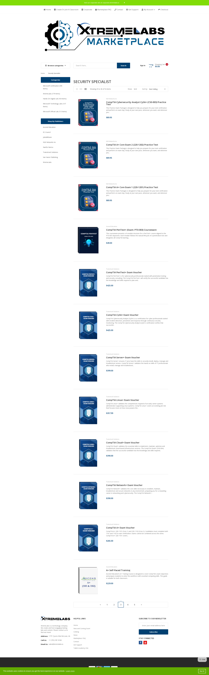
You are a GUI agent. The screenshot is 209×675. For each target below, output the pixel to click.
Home (43, 73)
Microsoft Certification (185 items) (52, 87)
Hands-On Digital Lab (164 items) (55, 99)
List (85, 89)
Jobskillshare (47, 137)
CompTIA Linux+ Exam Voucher (122, 400)
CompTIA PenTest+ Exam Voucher (124, 272)
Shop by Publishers (55, 121)
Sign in (142, 65)
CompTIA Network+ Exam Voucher (124, 485)
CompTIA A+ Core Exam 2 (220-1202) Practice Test (132, 145)
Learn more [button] (70, 671)
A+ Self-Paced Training (118, 570)
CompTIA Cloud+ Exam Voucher (122, 443)
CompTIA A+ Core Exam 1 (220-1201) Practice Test (132, 187)
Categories (55, 80)
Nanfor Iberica (48, 147)
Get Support (77, 645)
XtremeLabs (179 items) (51, 94)
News (75, 635)
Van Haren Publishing (50, 157)
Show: (130, 89)
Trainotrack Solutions (50, 152)
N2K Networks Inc (49, 142)
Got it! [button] (202, 671)
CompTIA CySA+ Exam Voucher (122, 315)
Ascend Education (49, 127)
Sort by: (144, 89)
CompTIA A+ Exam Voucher (120, 528)
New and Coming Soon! (81, 628)
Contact (76, 641)
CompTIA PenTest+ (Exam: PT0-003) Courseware (131, 230)
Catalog (76, 632)
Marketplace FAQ (79, 638)
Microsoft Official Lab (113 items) (55, 111)
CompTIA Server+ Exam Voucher (123, 357)
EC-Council (47, 132)
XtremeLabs (47, 162)
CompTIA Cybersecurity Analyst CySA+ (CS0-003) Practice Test (136, 103)
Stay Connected (146, 638)
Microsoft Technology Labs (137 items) (54, 105)
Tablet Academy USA (80, 648)
